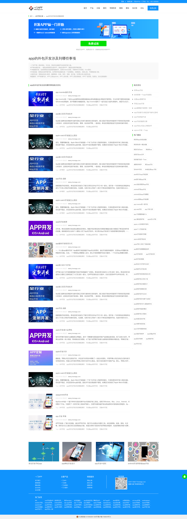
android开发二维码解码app (53, 503)
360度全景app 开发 (150, 169)
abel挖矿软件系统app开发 (120, 500)
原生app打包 (148, 164)
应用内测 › (90, 487)
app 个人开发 (78, 503)
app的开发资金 (88, 505)
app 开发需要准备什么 (140, 214)
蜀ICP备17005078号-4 (104, 517)
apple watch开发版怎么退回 (66, 135)
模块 (127, 8)
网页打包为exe (138, 149)
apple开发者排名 (147, 503)
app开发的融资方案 (140, 121)
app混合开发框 (138, 339)
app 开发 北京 (149, 209)
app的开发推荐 (61, 222)
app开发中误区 (100, 463)
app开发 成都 (61, 179)
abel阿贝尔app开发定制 (141, 174)
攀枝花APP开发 (98, 500)
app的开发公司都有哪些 (52, 505)
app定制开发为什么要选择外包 (143, 304)
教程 (121, 8)
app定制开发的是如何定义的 (142, 274)
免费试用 (153, 8)
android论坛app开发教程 (141, 194)
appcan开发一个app (141, 130)
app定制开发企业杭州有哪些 (131, 505)
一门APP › (64, 480)
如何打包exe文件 (139, 154)
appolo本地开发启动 (140, 239)
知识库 (134, 8)
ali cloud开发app (137, 500)
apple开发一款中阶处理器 (130, 503)
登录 (122, 1)
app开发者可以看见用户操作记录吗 (146, 112)
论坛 (142, 8)
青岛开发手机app (35, 463)
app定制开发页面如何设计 (140, 505)
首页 (85, 8)
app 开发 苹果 (61, 416)
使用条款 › (38, 483)
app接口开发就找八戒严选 (120, 507)
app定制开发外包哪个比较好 (142, 299)
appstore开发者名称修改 (42, 505)
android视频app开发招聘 (141, 199)
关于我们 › (38, 480)
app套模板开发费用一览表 (143, 108)
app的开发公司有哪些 (61, 505)
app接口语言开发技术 (64, 114)
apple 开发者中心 (99, 503)
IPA (36, 500)
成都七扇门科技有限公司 (136, 484)
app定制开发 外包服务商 (101, 505)
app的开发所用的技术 (80, 505)
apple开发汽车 (61, 351)
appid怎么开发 (152, 219)
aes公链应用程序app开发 (141, 184)
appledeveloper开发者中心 (111, 503)
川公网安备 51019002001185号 (87, 517)
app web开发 (138, 209)
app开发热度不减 (140, 117)
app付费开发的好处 (139, 324)
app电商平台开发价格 (140, 269)
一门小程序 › (64, 487)
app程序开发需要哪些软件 (141, 249)
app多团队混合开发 (139, 319)
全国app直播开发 (140, 99)
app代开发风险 (138, 254)
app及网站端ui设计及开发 (101, 507)
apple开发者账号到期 (140, 234)
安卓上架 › (90, 483)
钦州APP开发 (138, 169)
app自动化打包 (88, 500)
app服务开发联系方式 (64, 243)
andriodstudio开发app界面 (150, 500)
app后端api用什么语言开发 (82, 507)
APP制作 (62, 170)
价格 (98, 8)
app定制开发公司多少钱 (141, 279)
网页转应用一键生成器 (140, 144)
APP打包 (62, 127)
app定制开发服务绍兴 (109, 505)
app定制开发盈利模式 (140, 309)
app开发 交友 (146, 507)
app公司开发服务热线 (140, 329)
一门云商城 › (64, 485)
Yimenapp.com (141, 482)
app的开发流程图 (139, 259)
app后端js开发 (151, 334)
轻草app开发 (138, 90)
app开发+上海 (49, 509)
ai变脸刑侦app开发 (128, 500)
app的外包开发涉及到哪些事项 (55, 16)
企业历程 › (38, 490)
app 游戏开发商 (88, 503)
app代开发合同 (150, 254)
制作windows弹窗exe (70, 500)
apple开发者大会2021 (138, 503)
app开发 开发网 (39, 509)
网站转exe (149, 149)
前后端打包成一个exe (140, 159)
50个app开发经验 (108, 500)
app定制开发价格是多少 (141, 284)
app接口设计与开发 (63, 265)
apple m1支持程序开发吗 (141, 224)
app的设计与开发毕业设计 (141, 264)
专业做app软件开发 (92, 105)
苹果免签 (113, 8)
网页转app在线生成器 (140, 139)
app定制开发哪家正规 (140, 289)
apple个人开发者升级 (140, 229)
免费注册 (129, 1)
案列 (104, 8)
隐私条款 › (38, 485)
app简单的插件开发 (109, 507)
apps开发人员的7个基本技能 (142, 244)
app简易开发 (149, 339)
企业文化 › (38, 487)
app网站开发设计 (68, 463)
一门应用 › (64, 483)
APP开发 (62, 105)
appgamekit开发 (62, 395)
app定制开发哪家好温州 (120, 505)
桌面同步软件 (138, 164)
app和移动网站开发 (70, 507)
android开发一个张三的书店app (64, 503)
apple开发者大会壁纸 (64, 330)
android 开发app (40, 503)
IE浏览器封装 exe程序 (80, 500)
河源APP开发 (103, 105)
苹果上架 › (90, 480)
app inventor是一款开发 (141, 204)
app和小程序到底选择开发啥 (63, 507)
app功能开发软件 (139, 334)
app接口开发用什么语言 (139, 507)
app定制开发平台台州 (140, 294)
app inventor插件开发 (64, 92)
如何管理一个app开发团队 (143, 95)
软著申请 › (90, 485)
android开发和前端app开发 (138, 463)
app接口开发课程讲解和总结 (131, 507)
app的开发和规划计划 (70, 505)
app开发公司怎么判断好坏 (143, 126)
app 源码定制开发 (139, 219)
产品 (91, 8)
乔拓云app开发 (139, 103)
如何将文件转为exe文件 (61, 500)
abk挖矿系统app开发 (140, 179)
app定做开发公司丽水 (140, 314)
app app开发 (68, 503)
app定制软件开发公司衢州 (149, 505)
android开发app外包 (140, 189)
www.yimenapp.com (74, 96)
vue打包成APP (49, 500)
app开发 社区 (138, 344)
